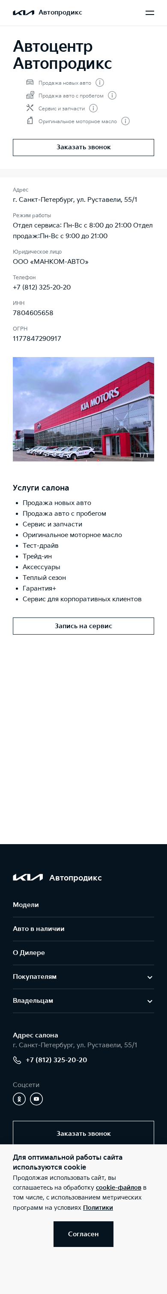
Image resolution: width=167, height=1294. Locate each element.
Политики (98, 1207)
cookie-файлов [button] (118, 1187)
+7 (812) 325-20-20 (42, 288)
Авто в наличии (39, 929)
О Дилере (29, 953)
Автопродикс (60, 13)
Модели (26, 905)
